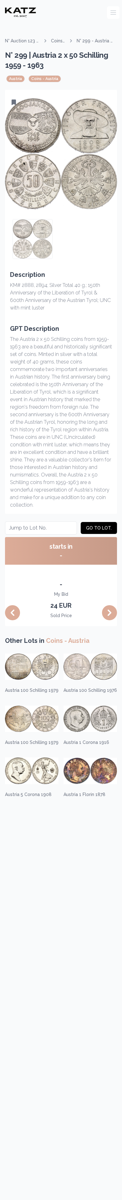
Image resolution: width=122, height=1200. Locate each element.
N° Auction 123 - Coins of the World (21, 41)
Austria (15, 79)
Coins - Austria (58, 41)
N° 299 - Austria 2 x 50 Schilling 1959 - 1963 (95, 41)
